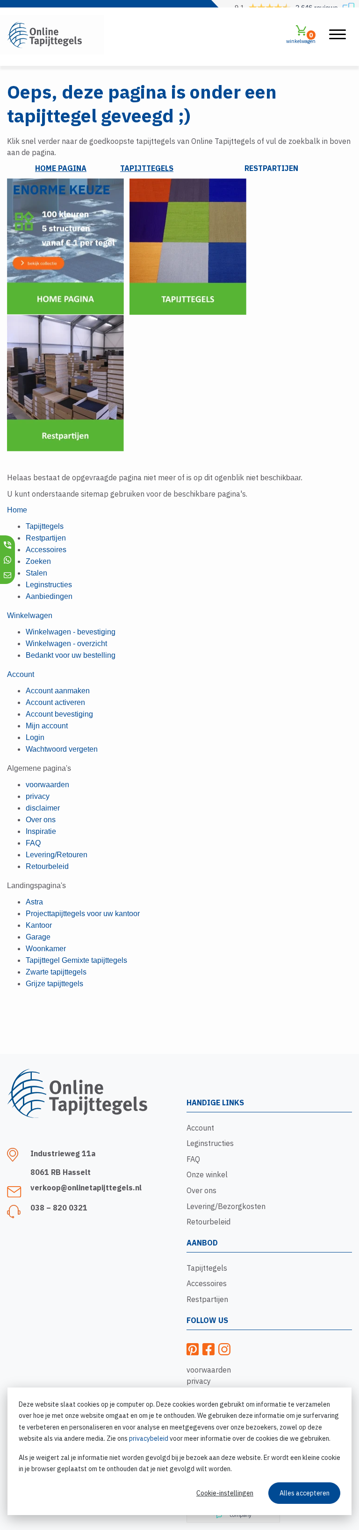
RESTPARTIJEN (271, 168)
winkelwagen (301, 37)
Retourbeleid (208, 1221)
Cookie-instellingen (224, 1493)
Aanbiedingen (49, 596)
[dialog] (179, 1451)
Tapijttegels (207, 1268)
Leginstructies (210, 1143)
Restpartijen (207, 1299)
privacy (199, 1381)
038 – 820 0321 (58, 1207)
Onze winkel (207, 1174)
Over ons (201, 1190)
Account (200, 1127)
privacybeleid (148, 1438)
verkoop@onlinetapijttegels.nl (86, 1187)
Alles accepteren (305, 1493)
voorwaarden (209, 1369)
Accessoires (207, 1283)
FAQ (193, 1159)
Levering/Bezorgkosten (226, 1206)
